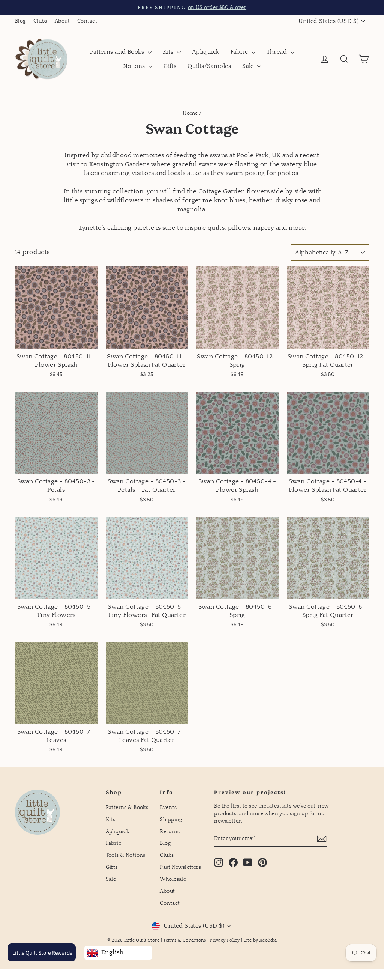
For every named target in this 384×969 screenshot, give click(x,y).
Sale (248, 66)
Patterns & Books (127, 808)
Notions (135, 66)
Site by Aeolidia (260, 940)
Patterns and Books (118, 51)
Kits (169, 51)
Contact (87, 21)
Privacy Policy (225, 940)
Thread (278, 51)
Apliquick (205, 51)
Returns (170, 832)
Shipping (171, 820)
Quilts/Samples (209, 66)
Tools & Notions (126, 855)
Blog (20, 21)
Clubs (40, 21)
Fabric (240, 51)
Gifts (170, 66)
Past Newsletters (180, 867)
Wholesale (173, 879)
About (62, 21)
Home (190, 113)
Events (168, 808)
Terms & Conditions (184, 940)
